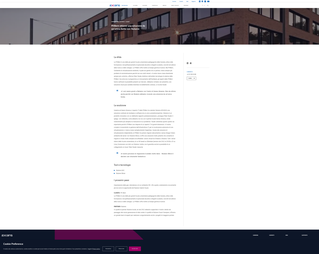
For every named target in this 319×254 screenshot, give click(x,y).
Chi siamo (135, 5)
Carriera (174, 1)
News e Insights (175, 5)
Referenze (186, 5)
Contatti (181, 1)
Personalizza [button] (108, 248)
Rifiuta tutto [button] (121, 248)
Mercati (164, 5)
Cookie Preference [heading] (13, 244)
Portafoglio (155, 5)
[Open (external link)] (9, 235)
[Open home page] (115, 5)
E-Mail (190, 78)
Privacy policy (96, 249)
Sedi (187, 1)
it (202, 5)
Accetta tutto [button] (135, 248)
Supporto (194, 1)
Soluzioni (145, 5)
